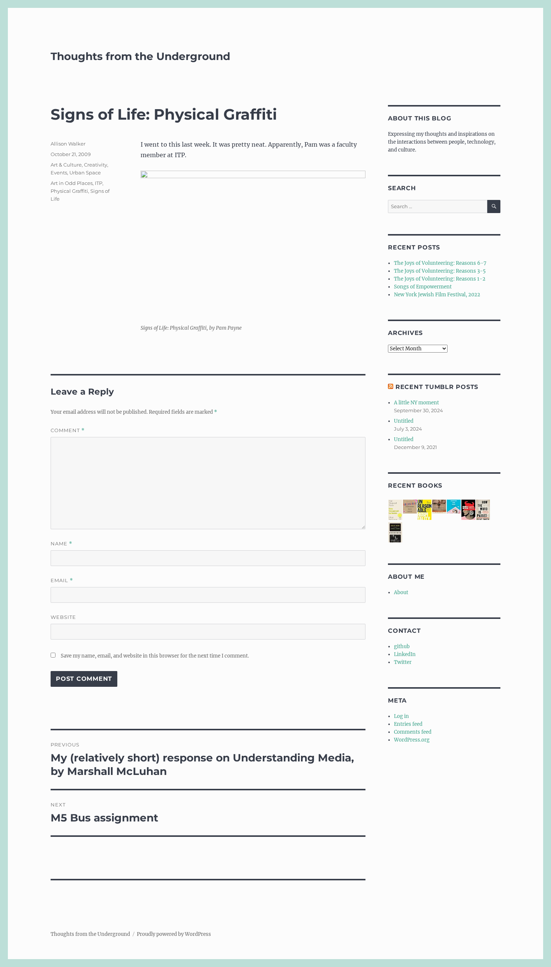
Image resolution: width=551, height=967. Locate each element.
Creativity (95, 165)
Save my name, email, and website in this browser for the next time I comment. (155, 656)
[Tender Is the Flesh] (468, 510)
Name (61, 544)
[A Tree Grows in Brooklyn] (439, 507)
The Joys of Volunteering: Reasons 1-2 (439, 279)
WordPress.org (412, 740)
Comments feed (412, 732)
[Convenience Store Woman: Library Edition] (454, 507)
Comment (68, 430)
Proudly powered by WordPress (174, 934)
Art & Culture (66, 165)
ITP (98, 183)
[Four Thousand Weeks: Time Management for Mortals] (395, 510)
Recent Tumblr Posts (436, 386)
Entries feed (408, 724)
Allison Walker (68, 144)
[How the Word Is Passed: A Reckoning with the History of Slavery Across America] (483, 510)
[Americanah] (410, 507)
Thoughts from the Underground (140, 56)
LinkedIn (405, 654)
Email (62, 580)
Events (59, 173)
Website (63, 617)
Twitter (403, 662)
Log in (401, 716)
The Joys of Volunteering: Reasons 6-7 (440, 263)
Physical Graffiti (69, 191)
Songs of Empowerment (423, 287)
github (402, 646)
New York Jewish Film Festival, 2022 (437, 294)
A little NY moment (416, 402)
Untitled (403, 421)
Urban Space (85, 173)
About (401, 592)
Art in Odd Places (72, 183)
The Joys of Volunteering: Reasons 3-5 (440, 271)
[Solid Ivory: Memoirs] (395, 533)
